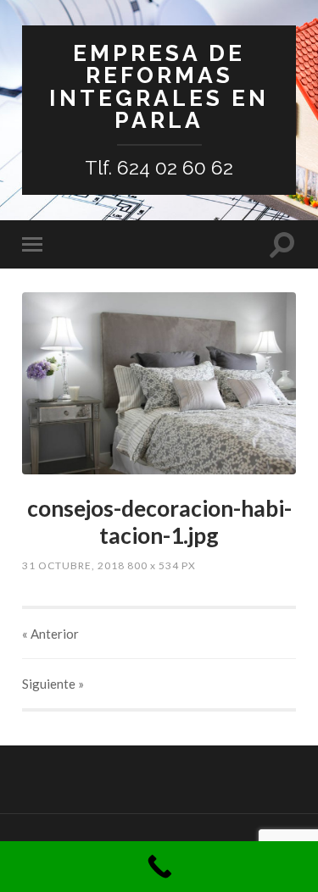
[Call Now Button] (159, 866)
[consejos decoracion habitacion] (159, 383)
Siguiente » (53, 683)
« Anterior (50, 633)
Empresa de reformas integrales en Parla (159, 86)
